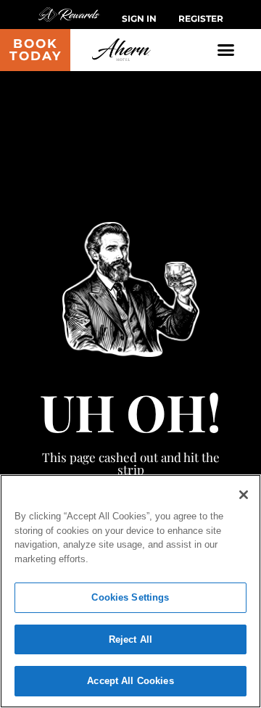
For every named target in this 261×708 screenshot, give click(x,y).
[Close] (244, 495)
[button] (226, 50)
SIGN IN (139, 18)
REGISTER (200, 18)
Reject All (130, 639)
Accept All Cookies (130, 680)
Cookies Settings (130, 597)
